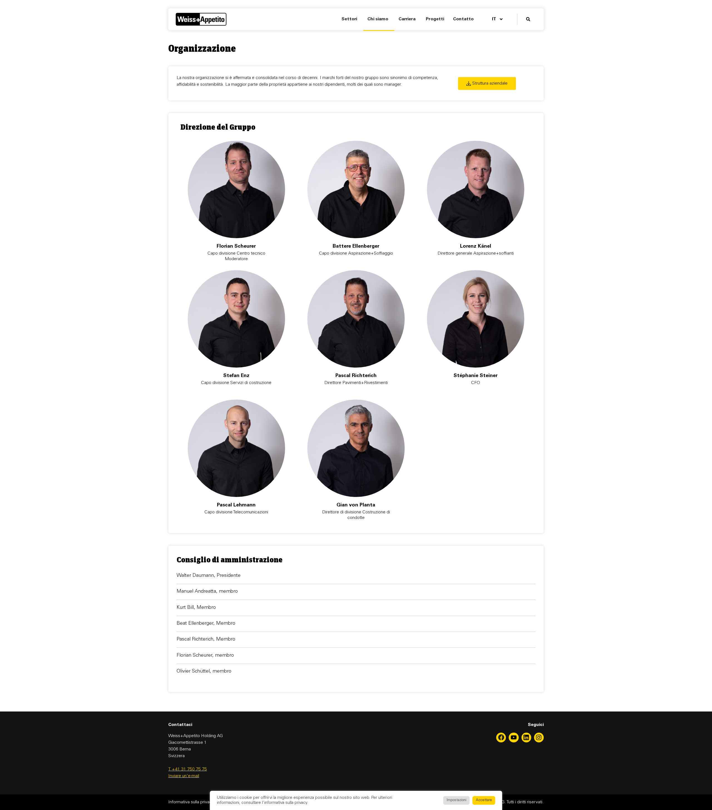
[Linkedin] (526, 737)
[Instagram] (539, 737)
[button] (528, 19)
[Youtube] (513, 737)
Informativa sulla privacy (191, 802)
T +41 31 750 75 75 (187, 769)
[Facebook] (501, 737)
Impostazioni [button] (456, 800)
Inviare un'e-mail (183, 776)
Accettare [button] (484, 800)
